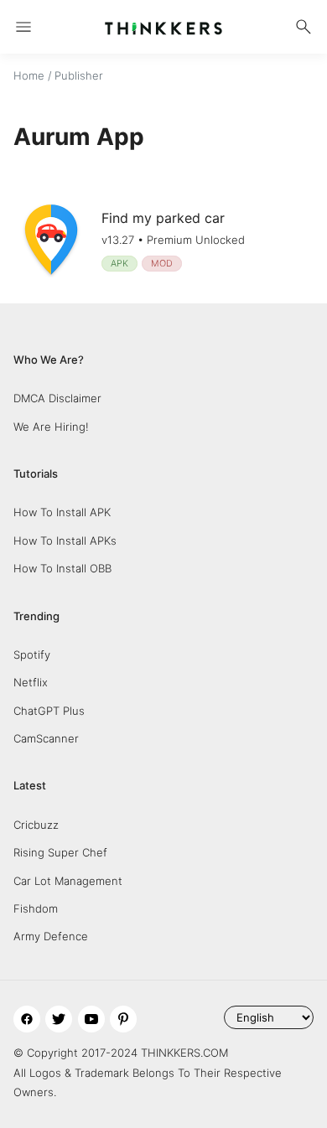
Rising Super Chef (60, 852)
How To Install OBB (62, 568)
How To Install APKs (65, 540)
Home (28, 75)
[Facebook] (26, 1019)
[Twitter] (58, 1019)
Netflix (30, 682)
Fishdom (35, 908)
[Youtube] (91, 1019)
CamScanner (46, 738)
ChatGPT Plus (49, 710)
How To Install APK (62, 512)
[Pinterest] (123, 1019)
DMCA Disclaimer (57, 398)
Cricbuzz (36, 824)
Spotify (31, 654)
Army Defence (50, 936)
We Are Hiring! (51, 426)
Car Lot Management (67, 880)
